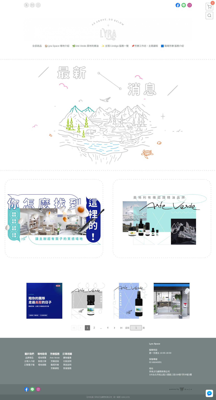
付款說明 (67, 361)
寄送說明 (67, 365)
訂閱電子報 (29, 365)
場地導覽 (42, 358)
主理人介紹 (29, 361)
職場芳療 (55, 365)
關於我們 (29, 354)
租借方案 (42, 361)
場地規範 (42, 365)
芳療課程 (55, 368)
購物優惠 (67, 358)
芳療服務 (55, 354)
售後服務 (67, 368)
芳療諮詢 (55, 361)
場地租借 (42, 354)
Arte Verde (55, 358)
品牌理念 (29, 358)
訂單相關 (67, 354)
